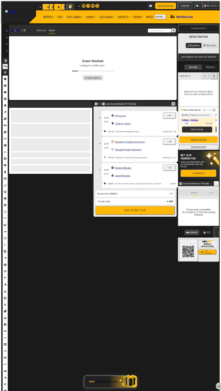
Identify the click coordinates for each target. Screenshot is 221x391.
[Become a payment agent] (150, 6)
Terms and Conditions (200, 94)
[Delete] (173, 104)
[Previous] (96, 104)
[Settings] (198, 6)
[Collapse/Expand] (216, 237)
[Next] (103, 104)
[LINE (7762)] (12, 30)
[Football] (18, 30)
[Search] (173, 30)
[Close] (216, 286)
